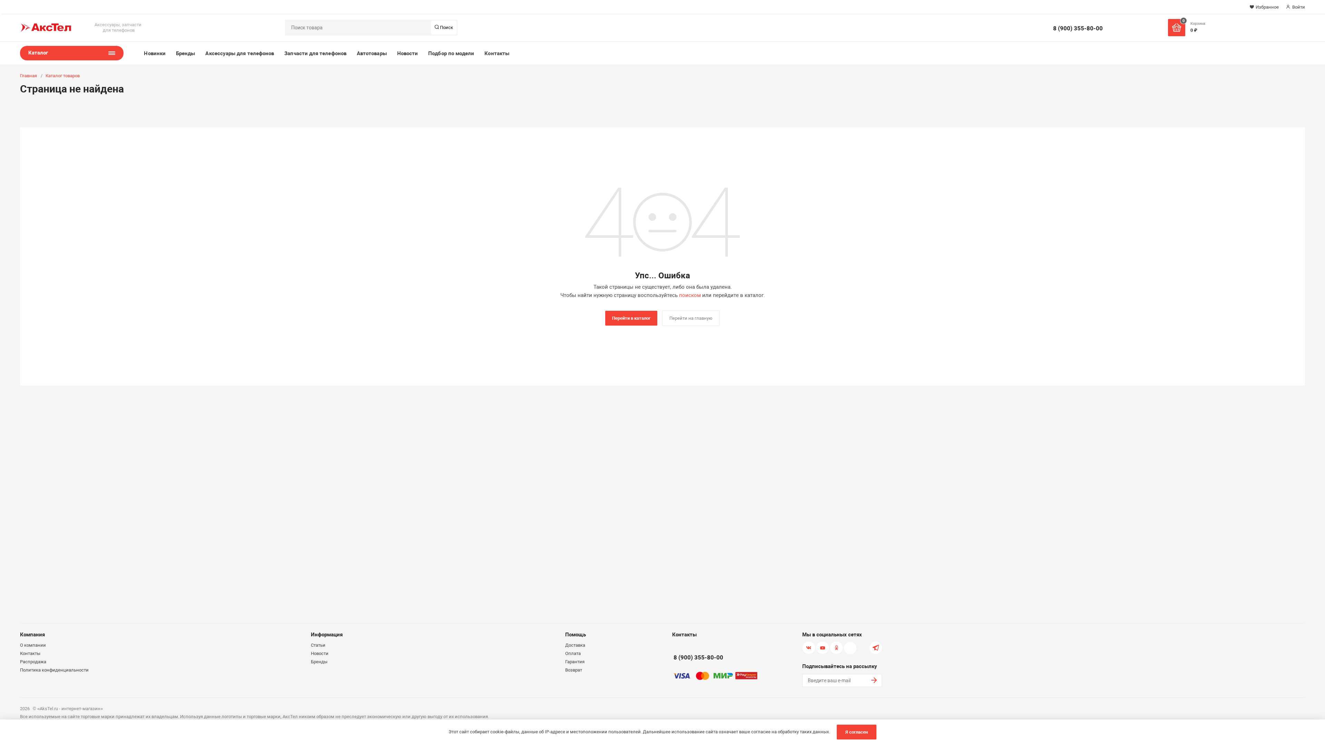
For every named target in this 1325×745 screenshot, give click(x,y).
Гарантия (575, 661)
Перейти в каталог (631, 318)
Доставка (575, 645)
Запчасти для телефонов (315, 53)
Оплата (573, 653)
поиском (690, 295)
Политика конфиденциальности (54, 670)
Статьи (318, 645)
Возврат (573, 670)
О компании (33, 645)
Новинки (155, 53)
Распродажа (33, 661)
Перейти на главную (691, 318)
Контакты (496, 53)
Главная (28, 75)
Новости (407, 53)
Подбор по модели (451, 53)
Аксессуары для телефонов (239, 53)
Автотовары (372, 53)
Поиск (446, 27)
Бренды (185, 53)
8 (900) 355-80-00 (1078, 28)
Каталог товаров (63, 75)
